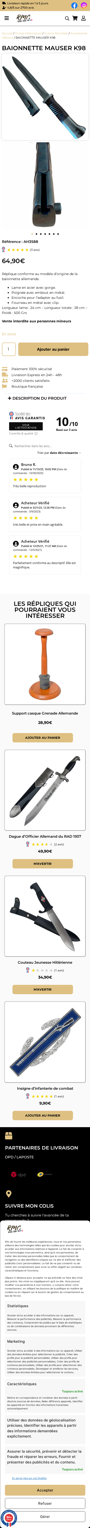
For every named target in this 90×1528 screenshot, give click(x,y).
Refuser (45, 1503)
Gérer (45, 1516)
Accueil (7, 33)
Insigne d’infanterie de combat (45, 1088)
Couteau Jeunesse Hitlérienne (45, 962)
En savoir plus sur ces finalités (29, 1478)
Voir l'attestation (25, 426)
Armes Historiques (28, 33)
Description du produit (39, 398)
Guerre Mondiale (56, 33)
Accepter (45, 1490)
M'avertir (43, 864)
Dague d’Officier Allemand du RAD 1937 (45, 836)
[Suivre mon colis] (8, 1193)
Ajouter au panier (53, 349)
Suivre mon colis (29, 1206)
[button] (6, 18)
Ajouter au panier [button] (42, 738)
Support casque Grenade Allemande (45, 713)
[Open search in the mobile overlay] (67, 18)
